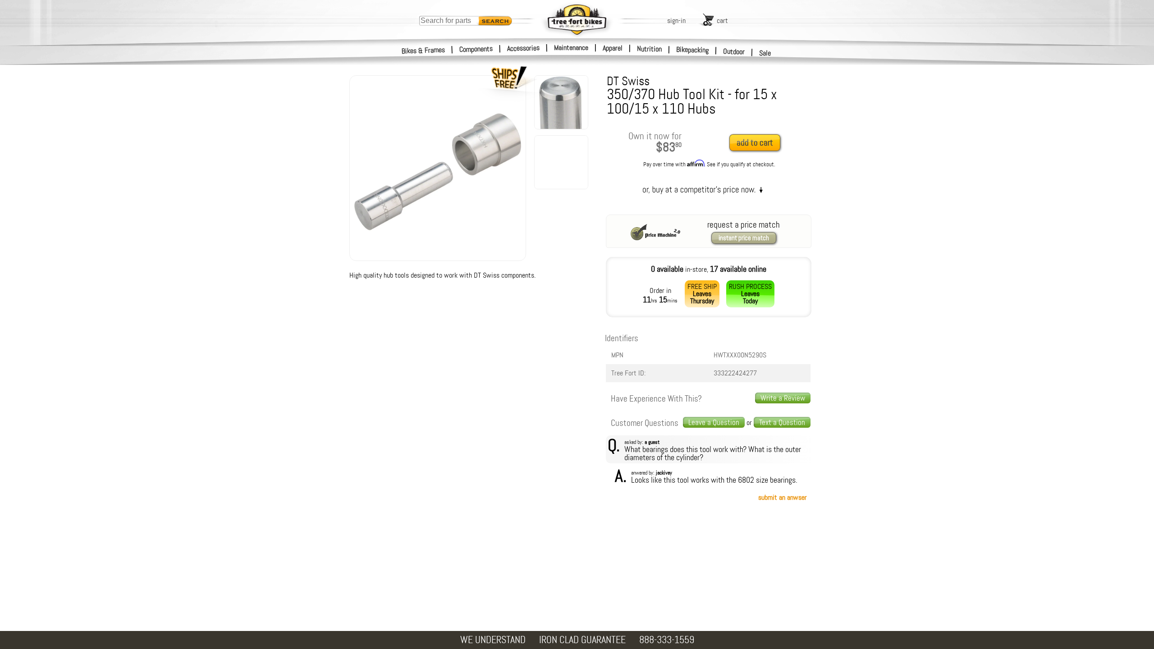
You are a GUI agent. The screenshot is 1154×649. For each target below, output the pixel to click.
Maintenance (571, 47)
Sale (765, 53)
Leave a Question (713, 422)
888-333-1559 (666, 639)
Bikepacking (692, 50)
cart (722, 20)
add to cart (755, 142)
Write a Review (782, 398)
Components (476, 49)
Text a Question (782, 422)
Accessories (523, 48)
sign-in (676, 20)
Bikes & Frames (423, 50)
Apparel (613, 48)
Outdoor (734, 51)
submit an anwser (782, 497)
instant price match (744, 237)
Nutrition (649, 49)
